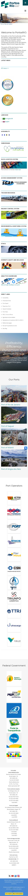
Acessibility (5, 297)
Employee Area (7, 300)
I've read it (8, 893)
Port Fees (5, 311)
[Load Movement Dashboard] (14, 281)
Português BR (9, 118)
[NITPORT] (14, 526)
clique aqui (18, 169)
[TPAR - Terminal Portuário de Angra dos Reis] (14, 583)
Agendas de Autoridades (9, 317)
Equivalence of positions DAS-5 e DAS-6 (13, 320)
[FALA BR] (14, 740)
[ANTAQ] (14, 710)
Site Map (5, 328)
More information (18, 893)
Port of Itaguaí (7, 426)
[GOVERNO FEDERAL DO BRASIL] (14, 755)
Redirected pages (7, 323)
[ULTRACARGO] (14, 625)
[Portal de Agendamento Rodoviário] (14, 198)
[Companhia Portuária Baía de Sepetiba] (14, 640)
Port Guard (5, 303)
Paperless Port (6, 306)
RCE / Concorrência (8, 314)
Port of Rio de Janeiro (10, 405)
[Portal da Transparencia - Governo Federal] (14, 725)
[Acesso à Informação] (14, 678)
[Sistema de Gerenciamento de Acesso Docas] (14, 183)
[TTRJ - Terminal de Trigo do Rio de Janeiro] (14, 611)
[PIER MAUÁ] (14, 555)
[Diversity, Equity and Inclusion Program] (14, 265)
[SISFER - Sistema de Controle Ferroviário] (14, 215)
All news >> (5, 68)
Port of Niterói (7, 448)
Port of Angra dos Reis (11, 469)
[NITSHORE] (14, 541)
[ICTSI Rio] (14, 498)
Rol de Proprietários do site (10, 325)
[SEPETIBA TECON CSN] (14, 569)
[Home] (10, 4)
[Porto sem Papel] (14, 694)
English (7, 121)
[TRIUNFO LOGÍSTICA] (14, 597)
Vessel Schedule (7, 309)
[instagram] (15, 876)
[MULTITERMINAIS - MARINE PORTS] (14, 512)
